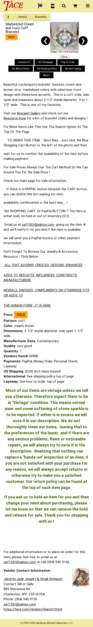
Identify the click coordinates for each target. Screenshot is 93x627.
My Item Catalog (73, 68)
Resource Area (15, 118)
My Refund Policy (20, 68)
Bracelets (40, 16)
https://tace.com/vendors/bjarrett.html (33, 609)
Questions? (24, 62)
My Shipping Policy (47, 68)
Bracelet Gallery (28, 113)
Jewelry (22, 16)
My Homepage (45, 62)
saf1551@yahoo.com (38, 225)
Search (46, 75)
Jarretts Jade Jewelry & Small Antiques (33, 579)
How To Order (68, 62)
